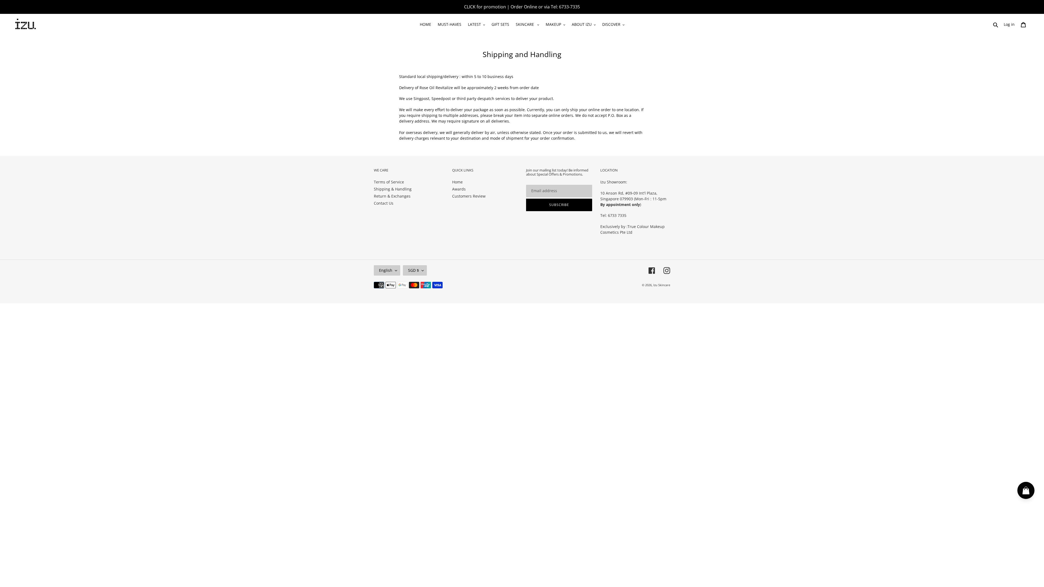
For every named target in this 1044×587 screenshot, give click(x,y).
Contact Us (383, 203)
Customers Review (469, 196)
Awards (459, 189)
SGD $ (413, 270)
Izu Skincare (661, 285)
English (385, 270)
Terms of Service (389, 182)
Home (457, 182)
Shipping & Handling (393, 189)
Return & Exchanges (392, 196)
